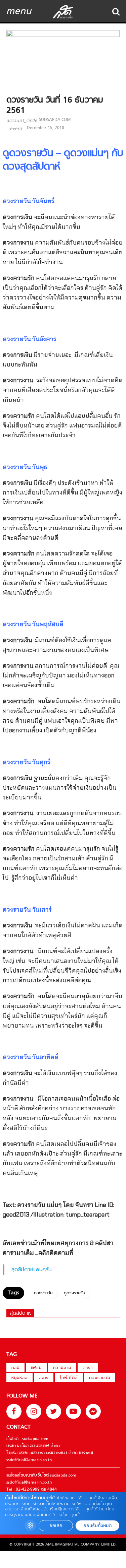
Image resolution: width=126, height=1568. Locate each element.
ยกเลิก (55, 1525)
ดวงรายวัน (43, 1293)
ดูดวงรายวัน (74, 1293)
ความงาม (62, 1368)
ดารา (88, 1368)
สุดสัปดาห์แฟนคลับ (31, 1269)
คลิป (15, 1368)
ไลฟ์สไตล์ (69, 1378)
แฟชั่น (36, 1368)
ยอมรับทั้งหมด (97, 1525)
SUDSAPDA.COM (55, 120)
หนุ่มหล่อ (19, 1378)
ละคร (43, 1378)
